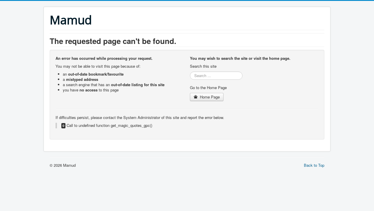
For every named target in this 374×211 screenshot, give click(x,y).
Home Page (209, 97)
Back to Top (314, 165)
